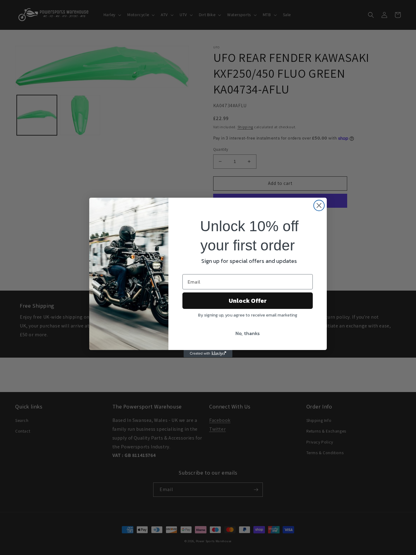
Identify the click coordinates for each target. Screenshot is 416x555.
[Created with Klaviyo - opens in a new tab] (208, 353)
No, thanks (247, 333)
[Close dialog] (319, 205)
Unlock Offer (248, 300)
